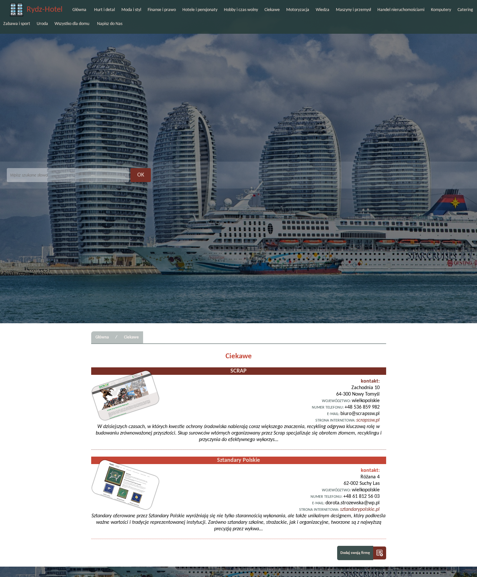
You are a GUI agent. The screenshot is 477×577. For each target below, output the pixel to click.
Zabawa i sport (16, 23)
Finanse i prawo (162, 9)
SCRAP (238, 371)
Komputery (441, 9)
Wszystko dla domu (72, 23)
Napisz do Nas (109, 23)
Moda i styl (131, 9)
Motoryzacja (297, 9)
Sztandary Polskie (238, 460)
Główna (79, 9)
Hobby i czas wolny (241, 9)
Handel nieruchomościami (400, 9)
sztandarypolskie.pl (360, 509)
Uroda (42, 23)
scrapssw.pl (368, 420)
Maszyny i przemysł (353, 9)
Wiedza (322, 9)
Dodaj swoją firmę (355, 553)
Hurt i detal (104, 9)
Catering (465, 9)
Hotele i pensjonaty (199, 9)
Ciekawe (272, 9)
